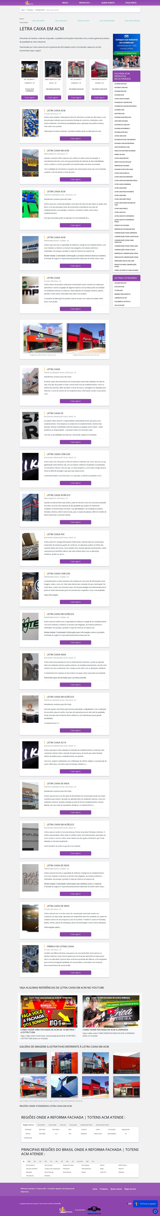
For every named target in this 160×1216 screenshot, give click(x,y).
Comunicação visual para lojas (126, 246)
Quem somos (108, 2)
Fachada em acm (120, 91)
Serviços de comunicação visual (127, 257)
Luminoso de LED (121, 298)
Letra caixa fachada (122, 99)
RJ (23, 1161)
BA (67, 1161)
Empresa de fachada (122, 166)
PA (93, 1161)
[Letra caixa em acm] (29, 69)
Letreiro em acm (83, 21)
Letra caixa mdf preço (132, 21)
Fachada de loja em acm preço (126, 106)
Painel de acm (120, 154)
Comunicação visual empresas (126, 233)
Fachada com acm (121, 87)
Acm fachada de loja (122, 147)
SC (51, 1161)
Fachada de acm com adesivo (125, 140)
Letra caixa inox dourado (124, 192)
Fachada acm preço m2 (123, 117)
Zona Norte (41, 1125)
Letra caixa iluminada (106, 21)
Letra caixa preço (61, 21)
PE (62, 1161)
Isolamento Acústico (123, 301)
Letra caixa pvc (120, 212)
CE (73, 1161)
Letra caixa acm (120, 136)
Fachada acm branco (122, 128)
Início (95, 1189)
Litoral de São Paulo (102, 1125)
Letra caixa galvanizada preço (126, 180)
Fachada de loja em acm (123, 102)
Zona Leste (73, 1125)
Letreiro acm (119, 110)
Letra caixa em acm (121, 158)
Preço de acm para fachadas (125, 151)
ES (35, 1161)
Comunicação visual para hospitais (124, 241)
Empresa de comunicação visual (126, 253)
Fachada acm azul (121, 132)
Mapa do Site (130, 1189)
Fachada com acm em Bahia (124, 143)
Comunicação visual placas (125, 250)
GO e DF (80, 1161)
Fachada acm (119, 95)
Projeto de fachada (122, 225)
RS (56, 1161)
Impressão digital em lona (124, 261)
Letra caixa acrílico (38, 21)
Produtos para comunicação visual (125, 265)
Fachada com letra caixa (124, 169)
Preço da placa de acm (123, 162)
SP (40, 1161)
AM (87, 1161)
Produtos (84, 2)
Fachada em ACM (120, 283)
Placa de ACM (119, 287)
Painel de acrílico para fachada (126, 270)
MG (29, 1161)
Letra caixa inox (121, 188)
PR (46, 1161)
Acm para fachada (121, 121)
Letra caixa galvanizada (124, 177)
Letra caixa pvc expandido (124, 216)
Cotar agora (30, 97)
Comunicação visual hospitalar (126, 236)
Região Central (28, 1125)
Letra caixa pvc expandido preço (124, 221)
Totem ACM (119, 290)
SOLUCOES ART (120, 305)
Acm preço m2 (120, 113)
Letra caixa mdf (120, 195)
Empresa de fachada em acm (125, 229)
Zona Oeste (52, 1125)
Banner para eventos (122, 294)
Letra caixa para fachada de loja (125, 204)
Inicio (65, 2)
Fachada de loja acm (122, 125)
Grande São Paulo (86, 1125)
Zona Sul (63, 1125)
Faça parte (130, 2)
